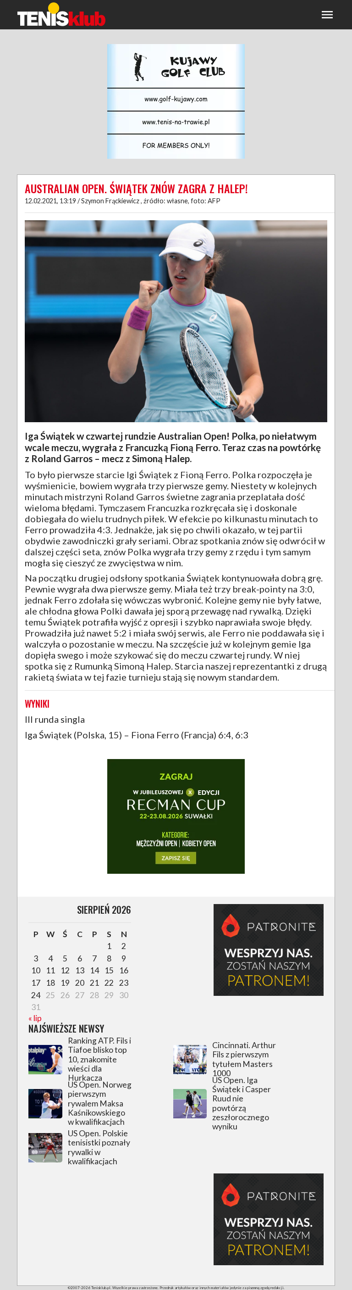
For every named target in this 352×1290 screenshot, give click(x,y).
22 (109, 983)
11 (50, 970)
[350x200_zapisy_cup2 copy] (176, 872)
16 (123, 970)
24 (35, 995)
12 (65, 970)
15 (109, 970)
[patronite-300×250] (269, 993)
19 (65, 983)
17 (35, 983)
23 (123, 983)
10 (35, 970)
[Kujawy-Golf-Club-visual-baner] (176, 157)
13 (79, 970)
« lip (35, 1018)
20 (79, 983)
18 (50, 983)
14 (94, 970)
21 (94, 983)
